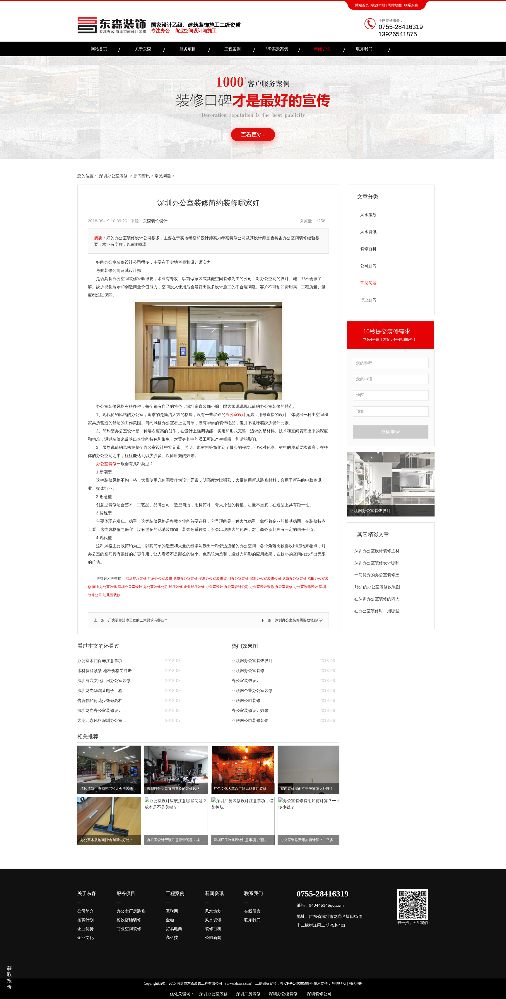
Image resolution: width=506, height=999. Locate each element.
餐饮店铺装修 (129, 920)
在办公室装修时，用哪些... (378, 610)
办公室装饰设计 (246, 680)
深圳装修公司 (318, 993)
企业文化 (85, 937)
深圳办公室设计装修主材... (378, 550)
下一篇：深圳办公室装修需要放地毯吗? (292, 620)
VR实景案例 (277, 49)
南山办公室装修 (104, 587)
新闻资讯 (322, 49)
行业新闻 (368, 299)
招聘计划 (85, 920)
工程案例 (232, 49)
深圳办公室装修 (113, 175)
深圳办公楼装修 (282, 993)
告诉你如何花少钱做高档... (101, 700)
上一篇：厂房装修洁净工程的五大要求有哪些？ (131, 620)
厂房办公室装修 (160, 579)
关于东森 (143, 49)
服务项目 (188, 49)
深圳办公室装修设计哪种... (378, 562)
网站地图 (395, 5)
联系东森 (411, 5)
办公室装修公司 (155, 587)
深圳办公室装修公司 (265, 579)
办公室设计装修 (261, 587)
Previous (352, 484)
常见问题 (163, 175)
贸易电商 (174, 928)
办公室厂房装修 (131, 911)
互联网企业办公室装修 (252, 690)
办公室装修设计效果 (250, 710)
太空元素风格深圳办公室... (101, 720)
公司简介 (85, 911)
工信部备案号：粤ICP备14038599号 (284, 983)
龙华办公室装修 (185, 579)
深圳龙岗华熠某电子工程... (101, 690)
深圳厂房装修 (247, 993)
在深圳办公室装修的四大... (378, 598)
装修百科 (368, 248)
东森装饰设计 (155, 221)
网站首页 (362, 5)
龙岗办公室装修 (294, 579)
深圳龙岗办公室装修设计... (101, 710)
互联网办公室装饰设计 (252, 660)
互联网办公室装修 (248, 670)
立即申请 (390, 431)
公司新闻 (368, 265)
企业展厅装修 (194, 587)
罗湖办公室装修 (211, 579)
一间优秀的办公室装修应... (378, 574)
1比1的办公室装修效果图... (379, 586)
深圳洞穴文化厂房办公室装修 (104, 680)
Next (429, 484)
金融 (170, 920)
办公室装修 (106, 463)
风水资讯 (368, 231)
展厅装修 (176, 587)
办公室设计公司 (236, 587)
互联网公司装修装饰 (250, 720)
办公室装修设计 (305, 587)
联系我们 (364, 49)
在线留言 (252, 911)
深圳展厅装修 (136, 579)
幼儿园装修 (111, 595)
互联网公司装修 (246, 700)
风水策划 (368, 214)
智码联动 (339, 983)
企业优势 (85, 928)
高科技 (172, 937)
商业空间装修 (129, 928)
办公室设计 (235, 414)
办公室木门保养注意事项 (99, 660)
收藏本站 (378, 5)
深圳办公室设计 (130, 587)
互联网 (172, 911)
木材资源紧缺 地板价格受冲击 (104, 670)
